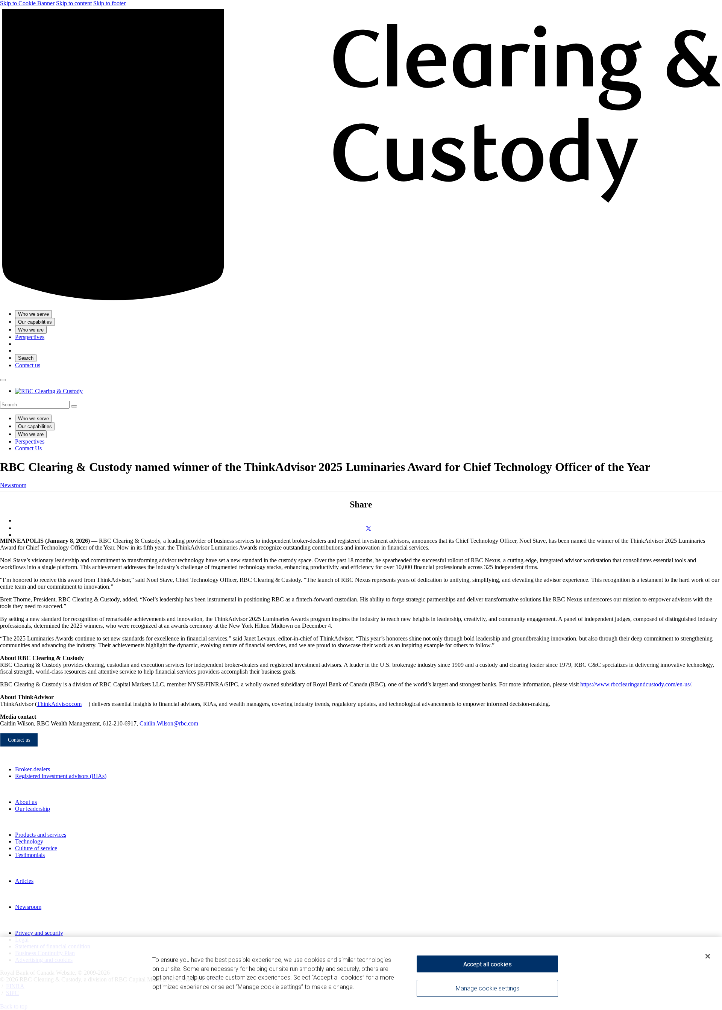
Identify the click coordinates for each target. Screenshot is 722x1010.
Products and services (40, 834)
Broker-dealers (32, 769)
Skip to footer (109, 3)
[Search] (74, 406)
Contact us (27, 365)
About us (26, 802)
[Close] (707, 956)
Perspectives (29, 441)
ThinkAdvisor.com (59, 704)
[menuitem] (361, 405)
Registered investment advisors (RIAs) (60, 776)
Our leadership (32, 809)
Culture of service (36, 848)
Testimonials (30, 855)
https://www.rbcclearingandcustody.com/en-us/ (635, 684)
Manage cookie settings (487, 988)
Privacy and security (39, 933)
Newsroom (13, 485)
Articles (24, 881)
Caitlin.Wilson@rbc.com (169, 723)
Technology (29, 841)
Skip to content (74, 3)
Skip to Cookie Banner (27, 3)
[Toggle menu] (3, 380)
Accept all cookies (487, 964)
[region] (361, 973)
